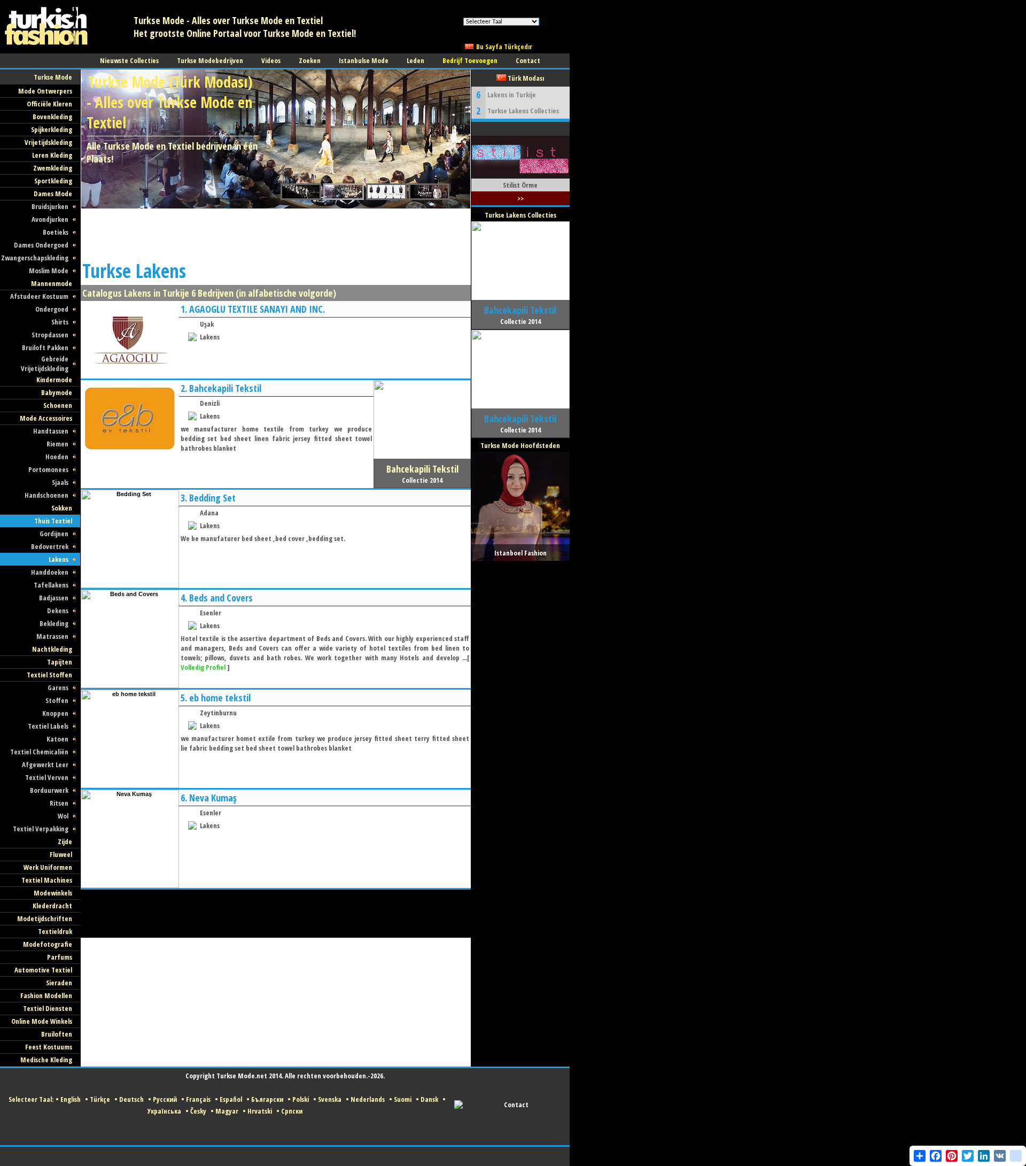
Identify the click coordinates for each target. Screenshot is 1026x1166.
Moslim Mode (48, 270)
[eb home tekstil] (130, 786)
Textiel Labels (48, 726)
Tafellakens (51, 585)
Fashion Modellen (46, 995)
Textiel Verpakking (40, 828)
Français (198, 1099)
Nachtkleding (52, 649)
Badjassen (53, 598)
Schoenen (57, 405)
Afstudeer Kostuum (39, 296)
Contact (516, 1104)
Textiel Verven (46, 777)
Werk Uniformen (48, 867)
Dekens (57, 610)
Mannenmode (51, 283)
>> (520, 198)
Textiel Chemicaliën (39, 751)
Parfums (59, 957)
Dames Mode (53, 193)
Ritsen (59, 803)
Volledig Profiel (203, 667)
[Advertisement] (275, 233)
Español (231, 1099)
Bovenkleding (52, 116)
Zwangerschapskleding (34, 257)
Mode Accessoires (46, 418)
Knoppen (55, 713)
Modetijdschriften (44, 918)
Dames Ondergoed (41, 245)
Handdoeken (49, 572)
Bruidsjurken (50, 206)
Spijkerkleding (51, 129)
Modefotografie (47, 944)
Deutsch (131, 1099)
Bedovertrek (49, 546)
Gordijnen (54, 533)
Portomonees (48, 469)
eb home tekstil (220, 697)
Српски (291, 1111)
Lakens (58, 559)
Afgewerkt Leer (45, 764)
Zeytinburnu (218, 712)
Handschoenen (46, 495)
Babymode (56, 392)
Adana (209, 513)
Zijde (65, 841)
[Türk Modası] (53, 51)
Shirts (59, 322)
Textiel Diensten (47, 1008)
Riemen (57, 444)
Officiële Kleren (49, 104)
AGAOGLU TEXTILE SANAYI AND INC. (257, 309)
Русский (165, 1099)
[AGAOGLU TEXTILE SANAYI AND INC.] (130, 376)
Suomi (402, 1099)
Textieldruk (55, 931)
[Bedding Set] (130, 586)
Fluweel (61, 854)
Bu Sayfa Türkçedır (504, 46)
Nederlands (368, 1099)
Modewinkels (53, 893)
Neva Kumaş (213, 797)
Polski (300, 1099)
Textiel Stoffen (49, 674)
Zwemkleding (52, 168)
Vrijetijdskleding (48, 142)
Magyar (226, 1111)
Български (267, 1099)
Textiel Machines (46, 880)
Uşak (207, 324)
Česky (198, 1111)
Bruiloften (56, 1034)
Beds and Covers (221, 597)
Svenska (329, 1099)
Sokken (61, 508)
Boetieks (55, 232)
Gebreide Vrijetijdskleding (44, 363)
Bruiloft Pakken (45, 347)
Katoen (57, 739)
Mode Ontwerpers (45, 91)
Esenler (210, 612)
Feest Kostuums (48, 1047)
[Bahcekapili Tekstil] (130, 455)
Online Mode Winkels (41, 1021)
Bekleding (54, 623)
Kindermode (54, 379)
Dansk (429, 1099)
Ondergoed (51, 309)
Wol (63, 816)
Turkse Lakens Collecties (523, 110)
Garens (58, 687)
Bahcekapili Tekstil (225, 388)
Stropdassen (50, 334)
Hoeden (56, 456)
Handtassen (50, 431)
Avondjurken (50, 219)
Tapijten (59, 662)
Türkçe (100, 1099)
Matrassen (52, 636)
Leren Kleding (52, 155)
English (70, 1099)
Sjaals (60, 482)
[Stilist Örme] (520, 176)
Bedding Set (212, 497)
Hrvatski (259, 1111)
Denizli (210, 403)
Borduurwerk (49, 790)
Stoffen (56, 700)
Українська (164, 1111)
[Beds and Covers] (130, 686)
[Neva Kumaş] (130, 886)
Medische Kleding (46, 1059)
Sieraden (59, 982)
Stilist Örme (520, 185)
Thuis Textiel (53, 521)
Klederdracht (52, 905)
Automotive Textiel (43, 970)
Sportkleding (53, 181)
